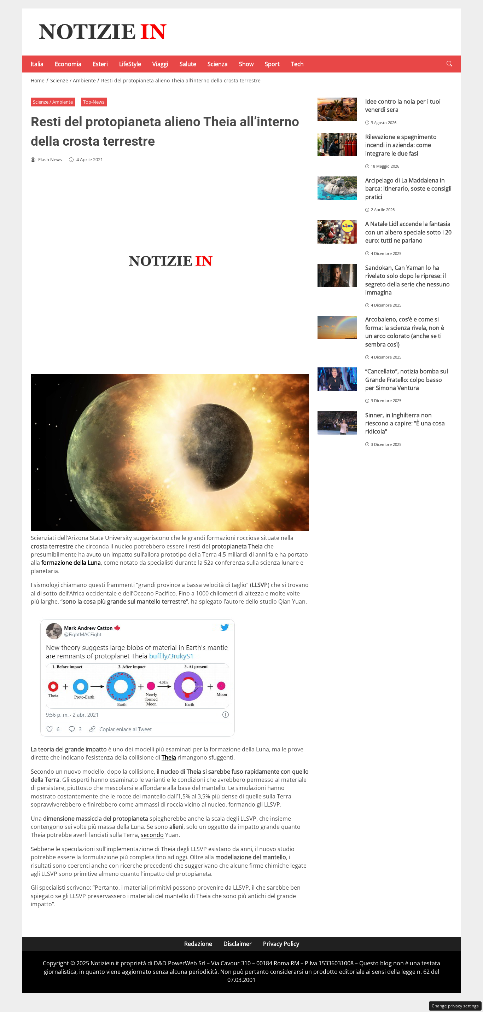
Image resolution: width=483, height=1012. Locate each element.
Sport (272, 64)
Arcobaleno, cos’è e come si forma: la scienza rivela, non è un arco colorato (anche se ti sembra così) (404, 331)
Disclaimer (237, 944)
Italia (37, 64)
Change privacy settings (455, 1006)
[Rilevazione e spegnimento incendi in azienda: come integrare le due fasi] (337, 145)
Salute (188, 64)
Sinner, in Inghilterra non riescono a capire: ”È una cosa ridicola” (405, 423)
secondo (152, 835)
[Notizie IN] (101, 31)
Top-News (93, 102)
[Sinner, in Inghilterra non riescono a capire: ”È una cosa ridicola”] (337, 423)
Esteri (100, 64)
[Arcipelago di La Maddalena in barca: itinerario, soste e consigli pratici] (337, 188)
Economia (68, 64)
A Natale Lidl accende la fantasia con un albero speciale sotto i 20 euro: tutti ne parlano (408, 232)
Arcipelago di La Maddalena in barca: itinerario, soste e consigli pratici (408, 188)
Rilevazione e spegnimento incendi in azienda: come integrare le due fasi (401, 145)
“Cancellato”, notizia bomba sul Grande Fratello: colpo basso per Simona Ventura (406, 379)
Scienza (218, 64)
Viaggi (160, 64)
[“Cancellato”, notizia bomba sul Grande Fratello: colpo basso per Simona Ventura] (337, 379)
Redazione (198, 944)
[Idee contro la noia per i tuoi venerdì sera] (337, 109)
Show (246, 64)
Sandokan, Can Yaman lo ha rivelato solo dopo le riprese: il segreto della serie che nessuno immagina (407, 280)
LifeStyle (130, 64)
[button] (449, 64)
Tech (297, 64)
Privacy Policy (281, 944)
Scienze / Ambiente (53, 102)
